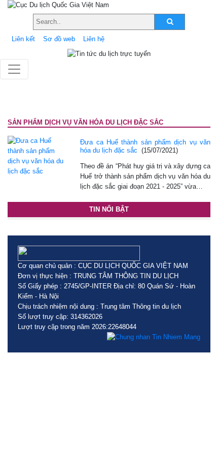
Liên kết (23, 39)
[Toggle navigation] (14, 69)
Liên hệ (93, 39)
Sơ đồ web (59, 39)
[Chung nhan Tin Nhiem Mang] (153, 337)
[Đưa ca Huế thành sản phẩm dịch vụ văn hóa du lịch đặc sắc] (36, 155)
